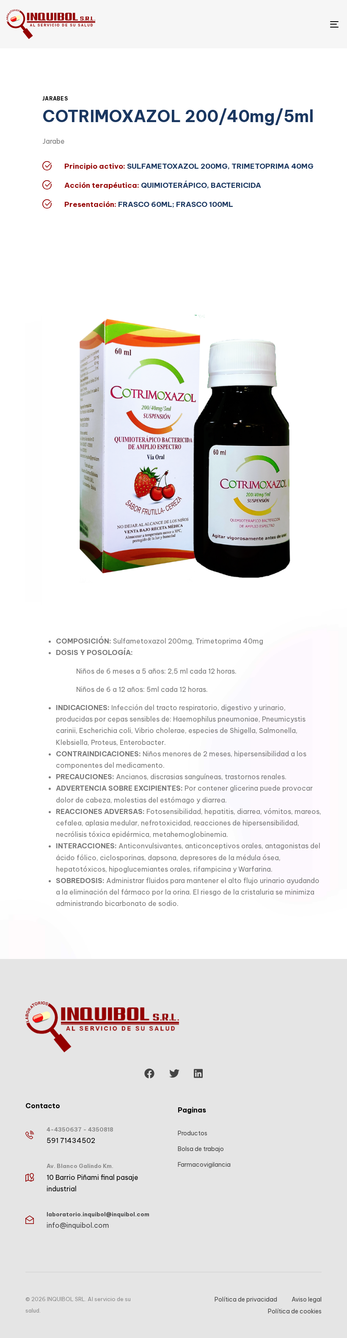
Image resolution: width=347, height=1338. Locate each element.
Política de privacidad (246, 1299)
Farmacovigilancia (204, 1164)
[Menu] (284, 24)
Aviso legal (307, 1299)
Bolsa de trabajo (201, 1149)
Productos (192, 1133)
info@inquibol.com (78, 1225)
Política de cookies (295, 1311)
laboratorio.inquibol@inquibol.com (98, 1214)
